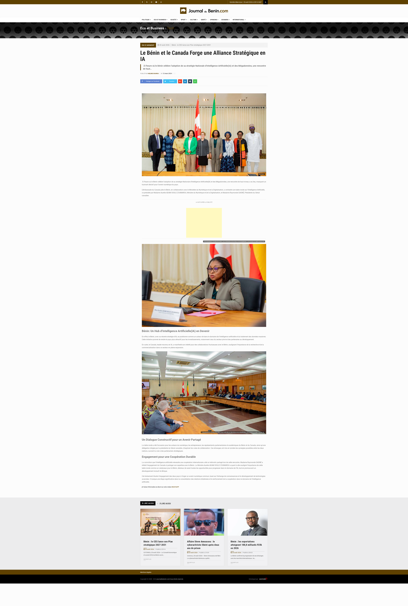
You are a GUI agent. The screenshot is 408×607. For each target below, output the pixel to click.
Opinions (213, 20)
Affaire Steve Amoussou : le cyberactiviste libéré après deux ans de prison (203, 544)
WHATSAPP (175, 487)
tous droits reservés (176, 579)
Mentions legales (145, 572)
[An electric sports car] (160, 522)
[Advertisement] (204, 223)
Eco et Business (160, 20)
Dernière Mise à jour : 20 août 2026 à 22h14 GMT (245, 2)
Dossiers (225, 20)
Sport (183, 20)
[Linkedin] (185, 81)
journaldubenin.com (163, 579)
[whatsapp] (195, 81)
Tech (170, 28)
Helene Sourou (153, 73)
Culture (193, 20)
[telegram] (190, 81)
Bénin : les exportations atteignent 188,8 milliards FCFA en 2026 (246, 544)
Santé (203, 20)
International (238, 20)
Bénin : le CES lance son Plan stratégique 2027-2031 (191, 45)
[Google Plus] (180, 81)
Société (173, 20)
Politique (146, 20)
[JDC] (204, 10)
